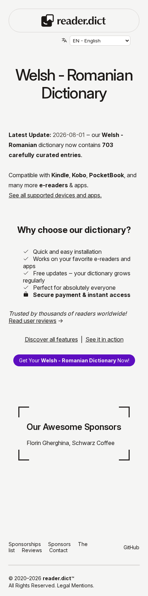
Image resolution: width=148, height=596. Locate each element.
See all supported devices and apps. (55, 195)
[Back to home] (73, 19)
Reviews (32, 550)
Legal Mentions (75, 585)
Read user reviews (32, 320)
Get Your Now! (74, 360)
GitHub (131, 547)
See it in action (104, 339)
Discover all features (51, 339)
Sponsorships (25, 544)
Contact (58, 550)
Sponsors (59, 544)
